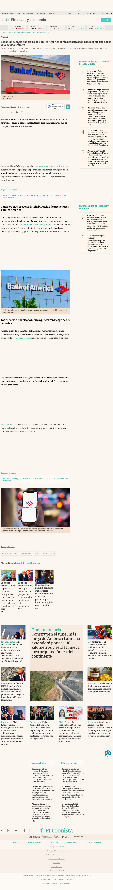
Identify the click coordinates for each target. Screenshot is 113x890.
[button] (108, 753)
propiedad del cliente (22, 338)
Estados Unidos (26, 553)
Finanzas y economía (22, 32)
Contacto (15, 842)
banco (37, 553)
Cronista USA (6, 32)
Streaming (67, 13)
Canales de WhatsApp (34, 842)
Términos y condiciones (57, 859)
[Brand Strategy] (57, 837)
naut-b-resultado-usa (41, 32)
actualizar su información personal (37, 224)
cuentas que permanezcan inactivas (51, 166)
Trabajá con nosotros (56, 847)
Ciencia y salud (91, 13)
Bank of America (8, 424)
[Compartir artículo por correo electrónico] (22, 112)
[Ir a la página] (7, 19)
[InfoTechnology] (79, 837)
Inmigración (54, 13)
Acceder (106, 20)
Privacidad (56, 863)
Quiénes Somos (72, 842)
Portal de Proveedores (93, 842)
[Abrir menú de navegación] (2, 19)
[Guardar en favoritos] (68, 107)
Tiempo (78, 13)
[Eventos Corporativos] (47, 837)
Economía (41, 13)
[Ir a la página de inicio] (56, 830)
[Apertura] (34, 837)
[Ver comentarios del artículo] (27, 112)
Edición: (106, 13)
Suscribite (54, 842)
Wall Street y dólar (25, 13)
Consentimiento (56, 867)
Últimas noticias (6, 13)
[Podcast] (67, 837)
